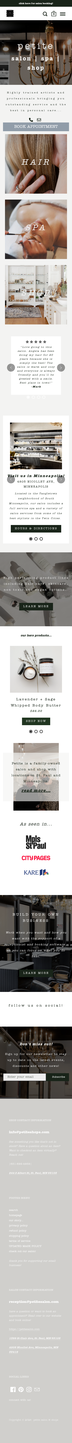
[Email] (37, 1363)
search (13, 1184)
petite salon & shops (45, 1393)
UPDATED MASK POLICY (25, 1220)
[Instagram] (29, 1363)
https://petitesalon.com (24, 1303)
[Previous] (11, 362)
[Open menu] (62, 14)
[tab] (28, 385)
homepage (15, 1189)
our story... (16, 1194)
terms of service (19, 1214)
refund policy (17, 1204)
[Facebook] (13, 1363)
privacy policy (18, 1199)
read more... (36, 764)
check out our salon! (22, 1225)
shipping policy (19, 1209)
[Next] (61, 362)
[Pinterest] (21, 1363)
